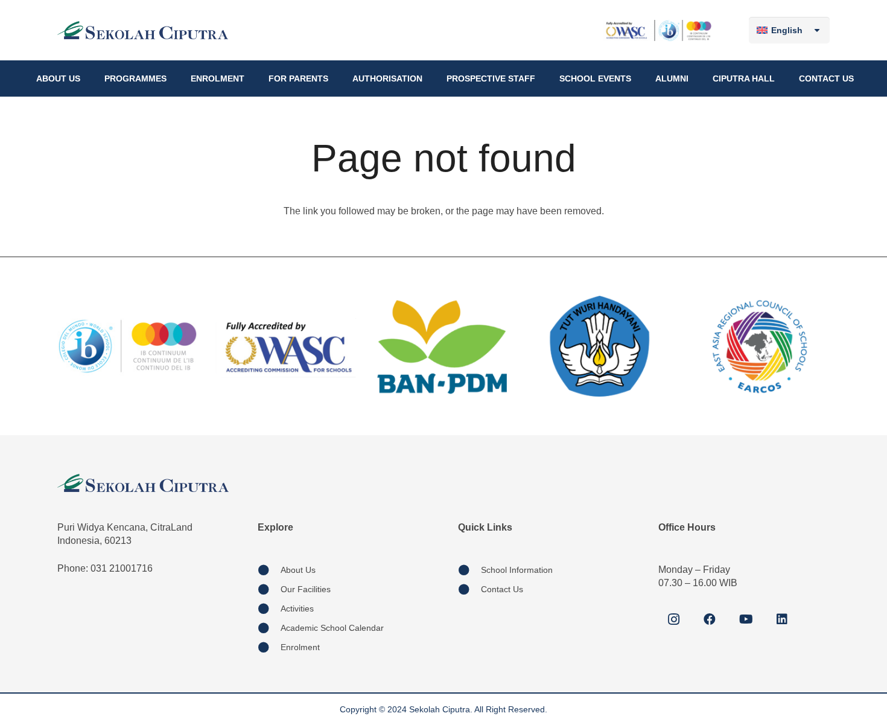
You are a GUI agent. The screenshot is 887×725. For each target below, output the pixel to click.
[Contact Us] (469, 589)
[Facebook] (710, 619)
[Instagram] (673, 619)
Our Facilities (306, 589)
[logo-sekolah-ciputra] (142, 30)
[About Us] (269, 569)
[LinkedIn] (782, 619)
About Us (298, 570)
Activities (297, 608)
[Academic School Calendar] (269, 627)
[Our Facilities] (269, 589)
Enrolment (300, 647)
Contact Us (502, 589)
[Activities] (269, 608)
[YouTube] (746, 619)
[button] (85, 78)
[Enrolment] (269, 647)
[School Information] (469, 569)
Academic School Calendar (332, 628)
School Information (517, 570)
